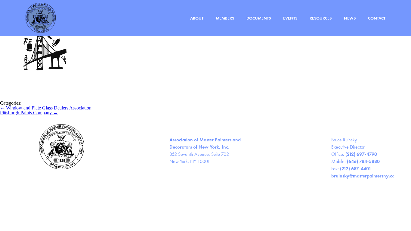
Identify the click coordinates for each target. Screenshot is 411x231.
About (196, 18)
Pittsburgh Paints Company (29, 112)
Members (225, 18)
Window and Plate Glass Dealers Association (45, 107)
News (350, 18)
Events (290, 18)
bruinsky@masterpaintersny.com (365, 176)
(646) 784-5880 (363, 161)
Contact (376, 18)
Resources (321, 18)
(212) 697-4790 (361, 154)
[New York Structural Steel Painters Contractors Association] (45, 98)
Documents (258, 18)
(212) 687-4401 (355, 168)
